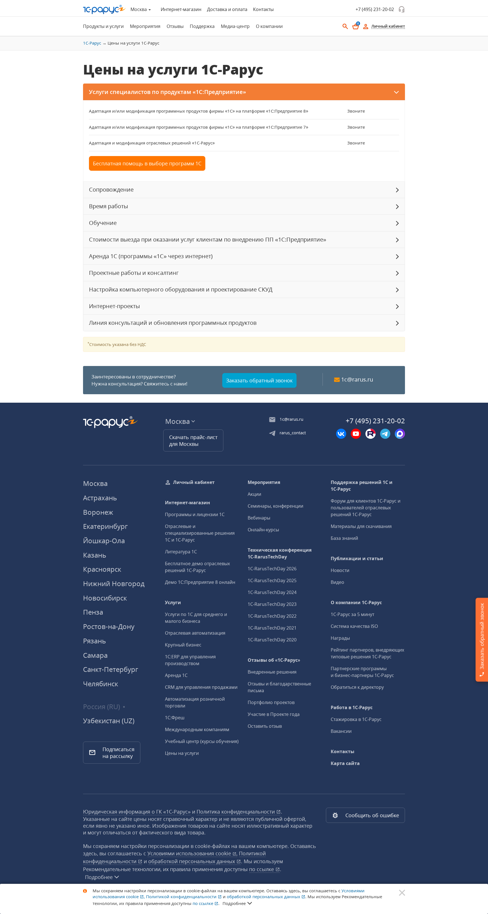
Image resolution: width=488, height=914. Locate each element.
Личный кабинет (194, 482)
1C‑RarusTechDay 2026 (272, 569)
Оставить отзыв (265, 726)
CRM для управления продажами (201, 687)
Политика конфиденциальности (236, 811)
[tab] (101, 26)
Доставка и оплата (227, 9)
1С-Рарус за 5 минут (352, 614)
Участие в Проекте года (274, 714)
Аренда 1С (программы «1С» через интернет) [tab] (151, 256)
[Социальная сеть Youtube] (356, 434)
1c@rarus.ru (357, 379)
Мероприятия (264, 482)
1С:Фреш (174, 717)
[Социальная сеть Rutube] (370, 434)
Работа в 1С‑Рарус (351, 707)
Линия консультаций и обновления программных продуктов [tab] (172, 322)
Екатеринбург (105, 526)
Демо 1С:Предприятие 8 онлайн (200, 582)
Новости (340, 570)
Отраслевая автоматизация (195, 633)
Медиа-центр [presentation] (235, 26)
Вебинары (259, 518)
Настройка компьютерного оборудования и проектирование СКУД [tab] (181, 289)
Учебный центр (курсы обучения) (202, 741)
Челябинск (100, 683)
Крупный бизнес (183, 645)
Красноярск (102, 569)
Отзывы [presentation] (175, 26)
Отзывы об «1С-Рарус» (274, 660)
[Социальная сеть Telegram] (385, 434)
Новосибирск (105, 597)
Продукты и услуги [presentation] (103, 26)
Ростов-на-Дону (108, 626)
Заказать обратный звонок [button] (259, 380)
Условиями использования (192, 853)
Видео (337, 582)
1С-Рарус (92, 43)
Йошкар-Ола (104, 540)
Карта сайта (345, 763)
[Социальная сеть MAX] (400, 434)
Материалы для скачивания (361, 526)
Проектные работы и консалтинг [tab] (134, 273)
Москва (95, 483)
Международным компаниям (197, 729)
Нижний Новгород (114, 583)
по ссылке (262, 869)
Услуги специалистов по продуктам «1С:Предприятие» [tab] (167, 92)
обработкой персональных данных (192, 861)
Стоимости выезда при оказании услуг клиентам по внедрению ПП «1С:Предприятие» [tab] (207, 239)
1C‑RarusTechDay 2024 (272, 592)
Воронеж (98, 512)
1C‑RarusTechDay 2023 (272, 604)
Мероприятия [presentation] (145, 26)
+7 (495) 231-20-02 (375, 9)
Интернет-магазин (181, 9)
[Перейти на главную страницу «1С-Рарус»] (104, 9)
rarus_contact (293, 432)
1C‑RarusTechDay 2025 (272, 580)
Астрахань (100, 497)
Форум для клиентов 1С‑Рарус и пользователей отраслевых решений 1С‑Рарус (365, 508)
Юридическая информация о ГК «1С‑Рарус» (137, 811)
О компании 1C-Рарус (356, 602)
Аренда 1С (176, 675)
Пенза (93, 612)
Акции (254, 494)
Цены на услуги (182, 753)
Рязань (94, 640)
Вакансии (341, 731)
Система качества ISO (354, 626)
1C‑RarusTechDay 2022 (272, 616)
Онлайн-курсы (263, 530)
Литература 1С (181, 552)
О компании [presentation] (269, 26)
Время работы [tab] (108, 206)
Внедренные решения (272, 672)
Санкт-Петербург (110, 669)
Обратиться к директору (357, 687)
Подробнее (99, 877)
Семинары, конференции (275, 506)
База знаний (344, 538)
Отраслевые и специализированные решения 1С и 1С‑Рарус (200, 533)
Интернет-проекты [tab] (114, 306)
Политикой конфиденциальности (182, 896)
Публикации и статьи (357, 558)
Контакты (263, 9)
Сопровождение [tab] (111, 189)
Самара (95, 655)
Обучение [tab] (103, 223)
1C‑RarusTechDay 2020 (272, 640)
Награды (340, 638)
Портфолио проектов (271, 702)
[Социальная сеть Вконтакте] (341, 434)
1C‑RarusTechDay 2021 (272, 628)
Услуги (173, 602)
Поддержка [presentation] (202, 26)
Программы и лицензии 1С (195, 514)
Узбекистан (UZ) (108, 720)
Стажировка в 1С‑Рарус (356, 719)
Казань (94, 555)
